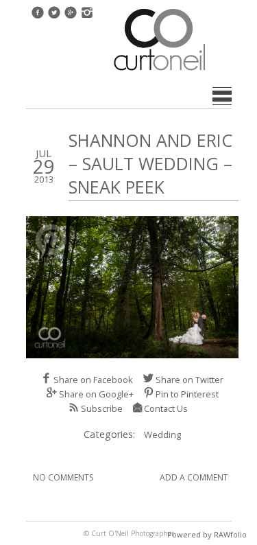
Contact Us (166, 408)
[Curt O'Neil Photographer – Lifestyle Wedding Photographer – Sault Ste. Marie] (160, 72)
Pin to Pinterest (187, 394)
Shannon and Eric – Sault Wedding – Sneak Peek (150, 163)
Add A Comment (194, 477)
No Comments (63, 477)
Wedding (162, 434)
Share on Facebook (93, 379)
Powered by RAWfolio (207, 534)
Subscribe (102, 408)
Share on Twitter (189, 379)
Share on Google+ (96, 394)
